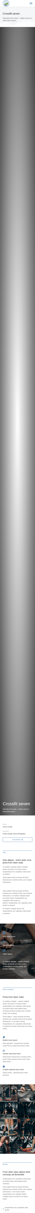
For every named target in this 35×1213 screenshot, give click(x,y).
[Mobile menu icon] (30, 3)
